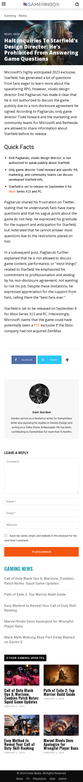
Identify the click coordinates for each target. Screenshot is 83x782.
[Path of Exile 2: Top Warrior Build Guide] (61, 675)
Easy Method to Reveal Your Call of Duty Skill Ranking (19, 744)
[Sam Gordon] (41, 394)
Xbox (16, 34)
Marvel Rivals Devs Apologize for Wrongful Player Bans (61, 744)
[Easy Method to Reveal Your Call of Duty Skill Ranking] (21, 725)
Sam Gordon (41, 412)
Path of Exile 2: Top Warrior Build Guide (35, 594)
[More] (67, 360)
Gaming (10, 16)
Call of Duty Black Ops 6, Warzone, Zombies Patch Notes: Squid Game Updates (21, 696)
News (23, 16)
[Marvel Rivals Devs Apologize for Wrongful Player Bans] (61, 725)
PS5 (37, 325)
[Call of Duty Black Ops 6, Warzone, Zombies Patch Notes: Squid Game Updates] (21, 675)
